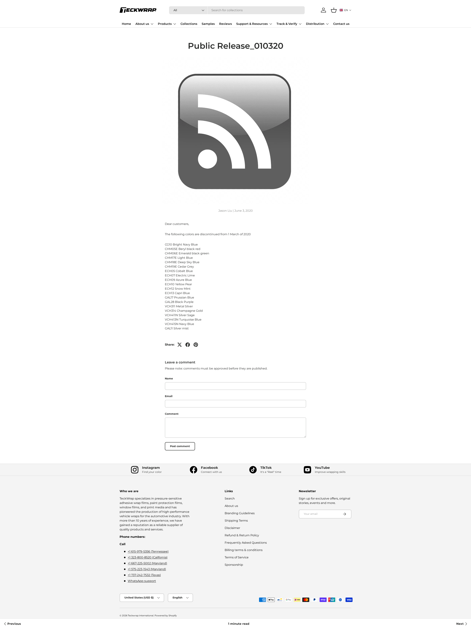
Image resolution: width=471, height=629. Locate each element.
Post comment (180, 446)
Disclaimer (232, 528)
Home (126, 24)
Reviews (225, 24)
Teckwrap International (140, 615)
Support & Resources (252, 24)
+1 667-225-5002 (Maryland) (147, 563)
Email (168, 396)
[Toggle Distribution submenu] (327, 24)
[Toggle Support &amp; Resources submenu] (270, 24)
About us (142, 24)
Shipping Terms (236, 520)
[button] (345, 10)
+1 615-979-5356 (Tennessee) (148, 551)
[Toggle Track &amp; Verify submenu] (300, 24)
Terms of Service (237, 557)
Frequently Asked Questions (246, 542)
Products (165, 24)
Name (169, 378)
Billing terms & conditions (244, 550)
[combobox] (237, 10)
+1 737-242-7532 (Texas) (144, 575)
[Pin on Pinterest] (196, 345)
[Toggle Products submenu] (174, 24)
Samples (208, 24)
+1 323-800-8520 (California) (147, 557)
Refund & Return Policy (242, 535)
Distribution (315, 24)
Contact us (341, 24)
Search (230, 498)
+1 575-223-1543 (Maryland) (147, 569)
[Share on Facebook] (188, 345)
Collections (188, 24)
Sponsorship (234, 564)
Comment (171, 413)
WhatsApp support (142, 581)
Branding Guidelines (240, 513)
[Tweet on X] (180, 345)
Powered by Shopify (166, 615)
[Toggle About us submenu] (152, 24)
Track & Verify (287, 24)
